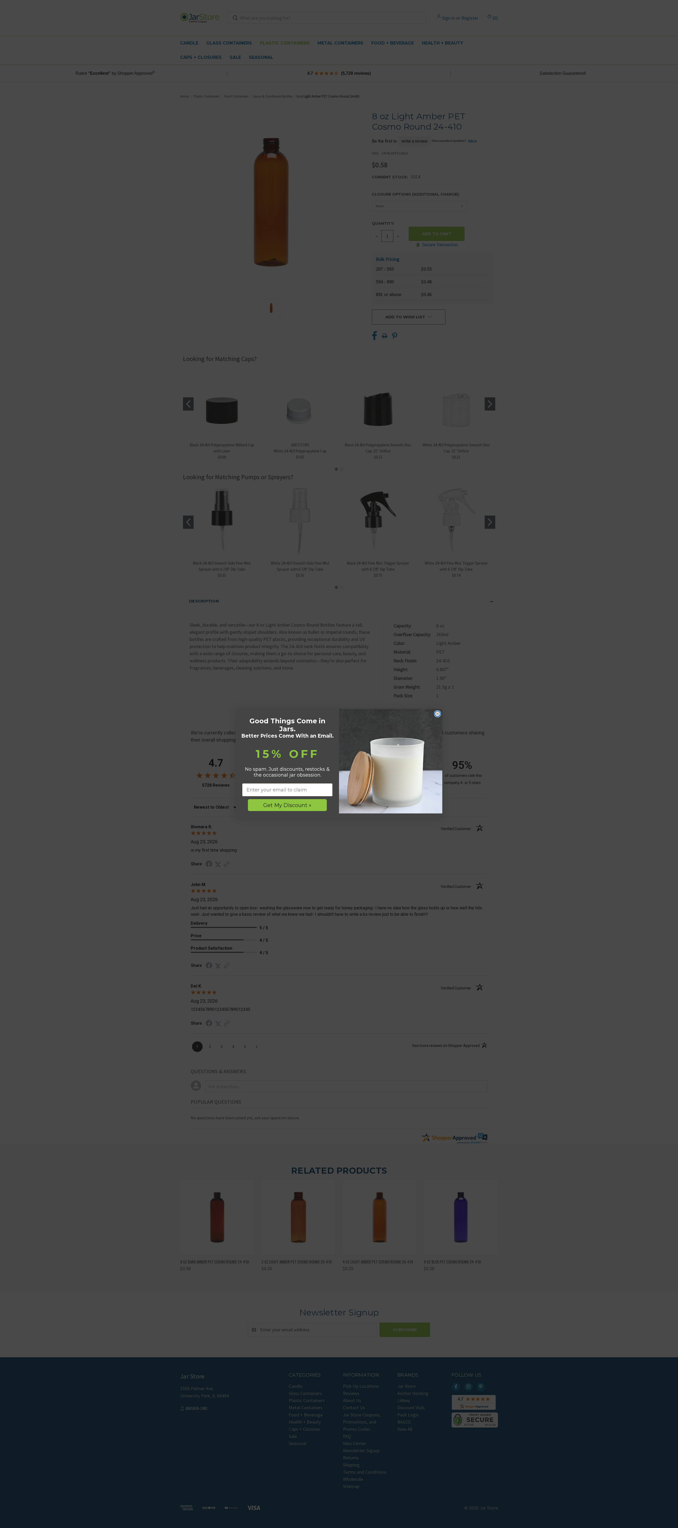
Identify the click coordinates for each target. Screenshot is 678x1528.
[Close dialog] (437, 713)
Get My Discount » (287, 805)
